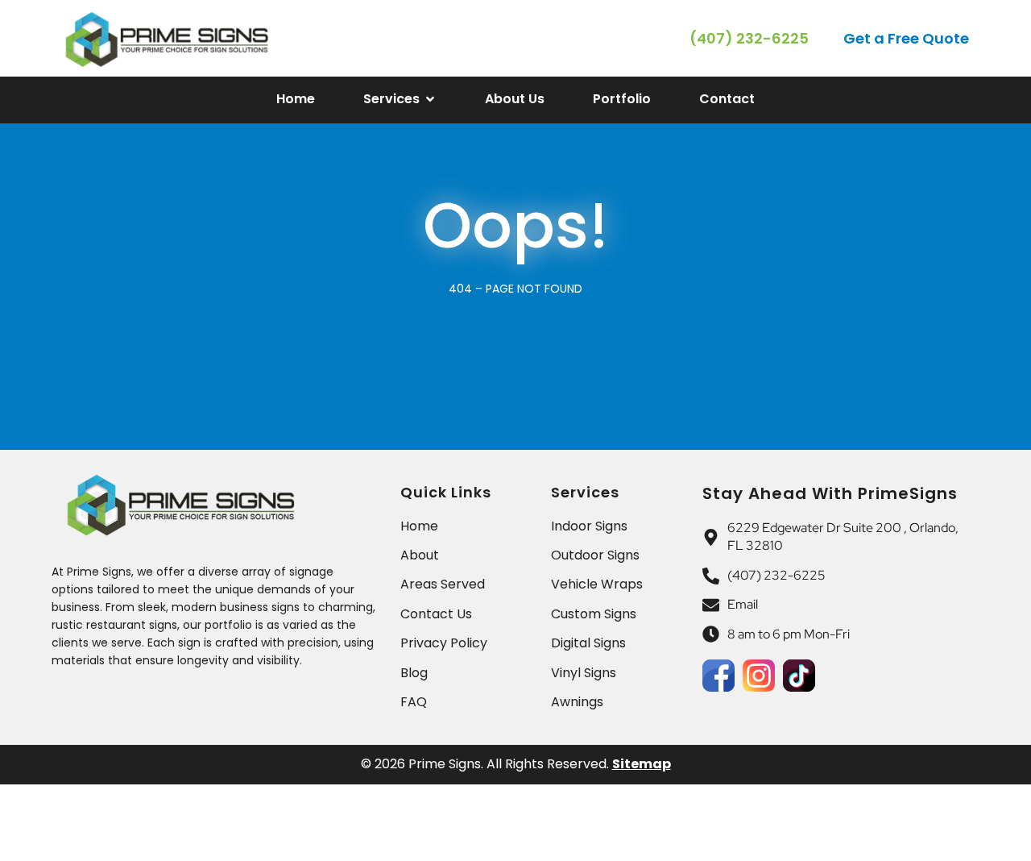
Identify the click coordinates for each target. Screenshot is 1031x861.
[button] (907, 39)
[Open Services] (430, 99)
